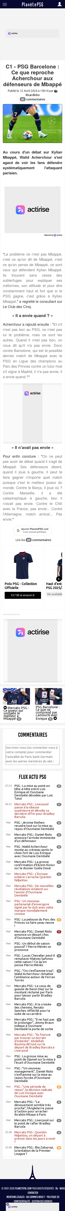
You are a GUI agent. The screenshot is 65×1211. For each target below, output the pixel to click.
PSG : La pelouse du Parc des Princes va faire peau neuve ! (34, 923)
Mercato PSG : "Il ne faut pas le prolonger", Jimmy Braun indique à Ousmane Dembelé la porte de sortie (34, 1024)
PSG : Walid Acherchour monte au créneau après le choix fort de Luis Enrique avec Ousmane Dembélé (33, 851)
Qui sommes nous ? (35, 1197)
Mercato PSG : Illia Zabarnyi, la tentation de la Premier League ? (34, 1151)
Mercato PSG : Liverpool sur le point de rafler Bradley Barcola (34, 1123)
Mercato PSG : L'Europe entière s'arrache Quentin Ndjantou (32, 877)
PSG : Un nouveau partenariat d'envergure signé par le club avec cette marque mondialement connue (33, 907)
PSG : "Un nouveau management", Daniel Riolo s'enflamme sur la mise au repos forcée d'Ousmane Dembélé (33, 1074)
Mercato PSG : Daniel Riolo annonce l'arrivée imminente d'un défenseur (34, 838)
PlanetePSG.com (23, 1188)
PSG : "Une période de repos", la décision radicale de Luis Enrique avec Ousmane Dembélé (33, 1091)
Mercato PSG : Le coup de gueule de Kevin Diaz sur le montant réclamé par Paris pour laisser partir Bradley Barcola (33, 992)
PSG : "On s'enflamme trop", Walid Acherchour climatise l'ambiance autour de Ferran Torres (34, 975)
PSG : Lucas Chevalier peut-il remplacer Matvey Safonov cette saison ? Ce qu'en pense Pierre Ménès (34, 960)
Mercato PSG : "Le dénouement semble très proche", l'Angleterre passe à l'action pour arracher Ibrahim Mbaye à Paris (34, 1108)
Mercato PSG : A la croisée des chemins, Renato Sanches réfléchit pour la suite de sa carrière (32, 1009)
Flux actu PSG (32, 776)
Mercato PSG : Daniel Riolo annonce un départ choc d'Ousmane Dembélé (33, 935)
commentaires (33, 99)
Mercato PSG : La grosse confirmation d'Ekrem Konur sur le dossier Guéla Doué (34, 865)
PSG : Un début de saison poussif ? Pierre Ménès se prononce (32, 947)
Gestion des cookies (42, 1201)
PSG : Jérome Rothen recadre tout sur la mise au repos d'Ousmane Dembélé (34, 826)
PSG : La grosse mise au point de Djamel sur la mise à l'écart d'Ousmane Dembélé (34, 1059)
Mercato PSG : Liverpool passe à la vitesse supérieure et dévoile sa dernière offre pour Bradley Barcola (34, 810)
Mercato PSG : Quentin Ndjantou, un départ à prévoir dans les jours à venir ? (35, 1137)
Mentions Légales (15, 1197)
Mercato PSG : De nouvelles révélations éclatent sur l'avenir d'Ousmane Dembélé (34, 890)
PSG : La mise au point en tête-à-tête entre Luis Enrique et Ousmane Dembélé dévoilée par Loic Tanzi (33, 792)
